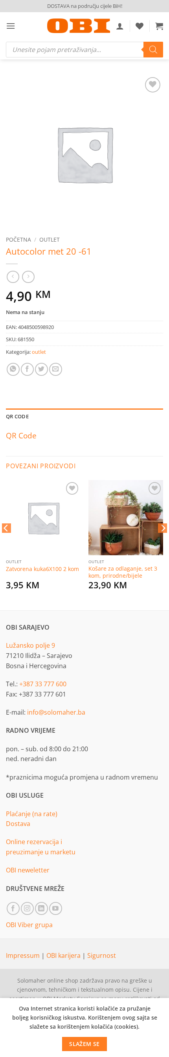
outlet (49, 239)
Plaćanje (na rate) (31, 813)
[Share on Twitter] (41, 369)
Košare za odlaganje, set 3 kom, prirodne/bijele (122, 572)
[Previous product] (28, 277)
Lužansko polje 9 (30, 645)
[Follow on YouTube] (55, 908)
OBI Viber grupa (29, 924)
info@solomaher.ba (56, 712)
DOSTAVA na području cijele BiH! (84, 5)
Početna (18, 239)
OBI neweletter (28, 870)
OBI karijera (64, 955)
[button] (10, 25)
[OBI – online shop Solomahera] (78, 25)
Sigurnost (101, 955)
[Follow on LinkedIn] (41, 908)
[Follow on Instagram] (27, 908)
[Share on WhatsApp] (13, 369)
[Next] (162, 544)
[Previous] (6, 544)
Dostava (18, 823)
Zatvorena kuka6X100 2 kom (42, 569)
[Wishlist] (139, 26)
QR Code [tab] (17, 416)
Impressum (23, 955)
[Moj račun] (120, 26)
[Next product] (13, 277)
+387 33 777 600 (42, 684)
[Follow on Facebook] (13, 908)
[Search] (153, 49)
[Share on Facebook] (27, 369)
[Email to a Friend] (55, 369)
